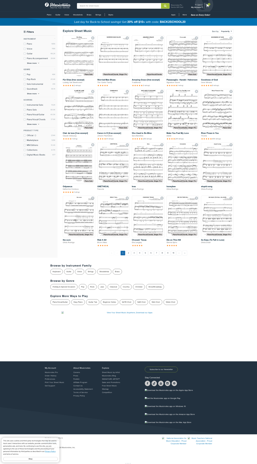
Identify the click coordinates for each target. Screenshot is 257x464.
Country (126, 287)
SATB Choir (126, 302)
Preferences (50, 379)
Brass (89, 15)
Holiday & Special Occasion (64, 287)
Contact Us (78, 386)
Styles (110, 15)
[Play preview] (92, 38)
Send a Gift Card (177, 7)
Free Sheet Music (109, 386)
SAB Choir (141, 302)
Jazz (102, 287)
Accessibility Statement (83, 389)
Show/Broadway (155, 287)
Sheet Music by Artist (111, 372)
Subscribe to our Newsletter (161, 369)
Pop (82, 287)
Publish (76, 379)
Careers (76, 372)
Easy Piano (78, 302)
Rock (92, 287)
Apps (173, 15)
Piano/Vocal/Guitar (60, 302)
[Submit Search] (165, 6)
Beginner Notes (109, 302)
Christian (139, 287)
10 (173, 253)
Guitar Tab (92, 302)
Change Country (51, 442)
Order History (50, 376)
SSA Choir (156, 302)
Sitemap (105, 389)
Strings (98, 15)
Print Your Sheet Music (54, 382)
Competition (107, 392)
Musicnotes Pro (176, 5)
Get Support (50, 386)
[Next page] (179, 253)
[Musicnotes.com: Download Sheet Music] (57, 5)
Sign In (200, 5)
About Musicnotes (81, 368)
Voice (66, 15)
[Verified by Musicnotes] (35, 135)
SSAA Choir (170, 302)
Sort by (215, 31)
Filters (29, 32)
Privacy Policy (79, 396)
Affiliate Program (80, 382)
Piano (49, 15)
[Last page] (184, 253)
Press (75, 376)
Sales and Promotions (111, 382)
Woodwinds (78, 15)
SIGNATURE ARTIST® (111, 379)
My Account (196, 7)
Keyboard (57, 272)
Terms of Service (80, 392)
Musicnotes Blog (109, 376)
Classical (113, 287)
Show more (32, 63)
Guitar (57, 15)
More (185, 16)
